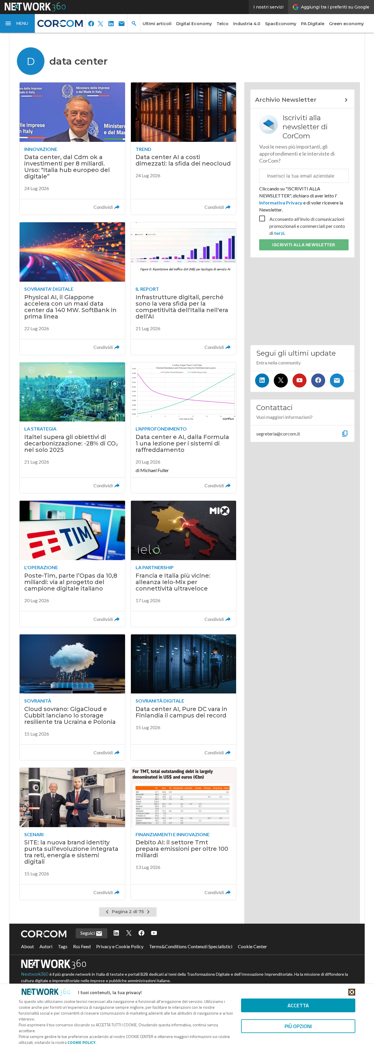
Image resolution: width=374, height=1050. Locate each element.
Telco (222, 23)
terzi (279, 233)
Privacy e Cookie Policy (119, 946)
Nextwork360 (35, 974)
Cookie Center (252, 946)
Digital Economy (194, 23)
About (27, 946)
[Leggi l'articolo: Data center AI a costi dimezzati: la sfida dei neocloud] (183, 148)
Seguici (88, 933)
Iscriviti (303, 244)
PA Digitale (312, 23)
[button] (17, 23)
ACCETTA (298, 1005)
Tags (62, 946)
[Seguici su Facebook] (318, 380)
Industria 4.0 (246, 23)
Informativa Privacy (281, 202)
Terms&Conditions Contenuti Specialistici (190, 946)
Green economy (346, 23)
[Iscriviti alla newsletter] (337, 380)
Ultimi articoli (157, 23)
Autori (45, 946)
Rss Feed (82, 946)
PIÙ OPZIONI (298, 1026)
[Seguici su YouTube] (299, 380)
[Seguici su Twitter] (281, 380)
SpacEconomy (280, 23)
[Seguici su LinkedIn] (262, 380)
